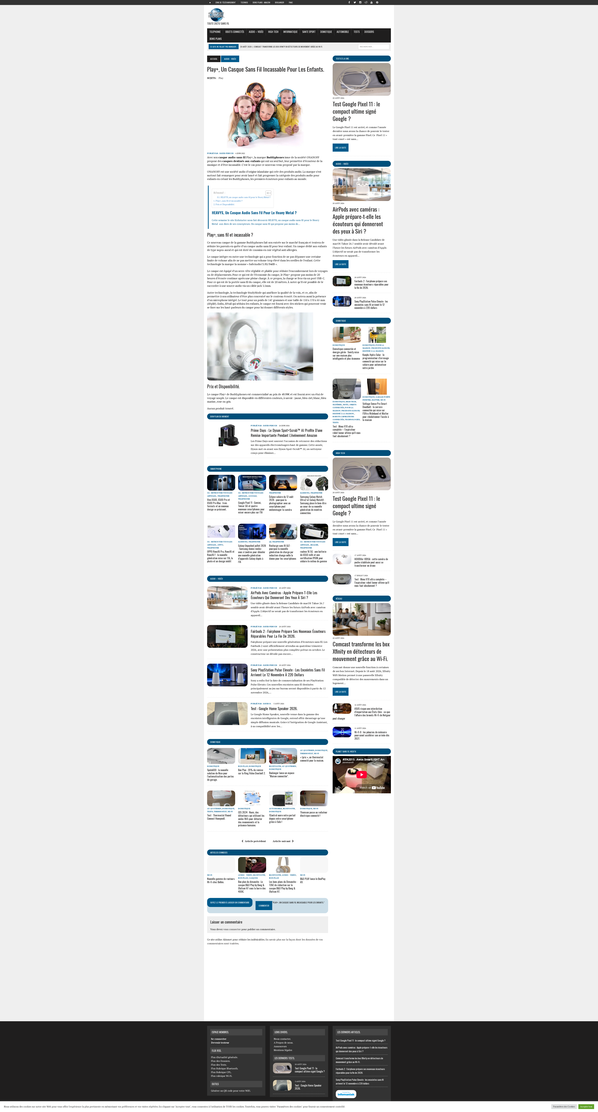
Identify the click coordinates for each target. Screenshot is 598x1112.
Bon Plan (243, 766)
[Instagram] (360, 2)
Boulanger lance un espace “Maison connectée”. (281, 774)
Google (253, 496)
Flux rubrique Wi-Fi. (221, 1075)
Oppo (220, 545)
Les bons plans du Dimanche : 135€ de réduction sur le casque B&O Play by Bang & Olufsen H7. (283, 886)
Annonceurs (280, 1046)
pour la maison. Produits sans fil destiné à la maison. (376, 348)
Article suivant (281, 841)
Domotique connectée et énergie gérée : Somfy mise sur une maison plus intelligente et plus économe (346, 353)
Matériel (337, 404)
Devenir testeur (220, 1042)
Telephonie (215, 32)
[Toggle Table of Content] (267, 193)
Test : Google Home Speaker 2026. (274, 708)
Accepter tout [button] (586, 1106)
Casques (253, 878)
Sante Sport (309, 32)
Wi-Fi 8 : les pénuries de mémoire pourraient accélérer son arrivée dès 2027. (371, 735)
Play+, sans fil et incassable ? (229, 200)
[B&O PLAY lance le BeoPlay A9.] (314, 870)
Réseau (339, 598)
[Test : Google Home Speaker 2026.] (227, 723)
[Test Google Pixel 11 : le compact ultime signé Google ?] (362, 93)
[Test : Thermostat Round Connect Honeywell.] (221, 804)
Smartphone (216, 468)
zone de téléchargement (225, 2)
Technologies (352, 419)
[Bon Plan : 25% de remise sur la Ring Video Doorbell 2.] (252, 761)
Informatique (290, 32)
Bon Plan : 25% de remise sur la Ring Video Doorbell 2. (251, 771)
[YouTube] (371, 2)
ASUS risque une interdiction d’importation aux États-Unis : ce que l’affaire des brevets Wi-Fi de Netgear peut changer (362, 713)
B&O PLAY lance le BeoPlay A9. (312, 880)
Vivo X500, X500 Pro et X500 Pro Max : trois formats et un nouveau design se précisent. (218, 504)
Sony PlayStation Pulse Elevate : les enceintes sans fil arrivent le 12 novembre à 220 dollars (288, 672)
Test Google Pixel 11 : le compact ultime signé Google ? (356, 111)
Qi (270, 542)
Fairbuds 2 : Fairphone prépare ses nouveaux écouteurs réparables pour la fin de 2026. (288, 633)
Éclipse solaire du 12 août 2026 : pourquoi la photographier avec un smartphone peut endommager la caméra (281, 503)
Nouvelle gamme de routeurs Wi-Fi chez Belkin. (221, 880)
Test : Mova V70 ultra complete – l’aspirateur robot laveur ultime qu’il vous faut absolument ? (347, 431)
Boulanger (279, 2)
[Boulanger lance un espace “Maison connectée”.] (283, 761)
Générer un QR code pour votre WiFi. (231, 1090)
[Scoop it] (388, 2)
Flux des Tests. (219, 1064)
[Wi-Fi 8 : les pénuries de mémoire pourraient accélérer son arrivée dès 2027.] (342, 735)
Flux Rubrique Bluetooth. (224, 1068)
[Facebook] (349, 2)
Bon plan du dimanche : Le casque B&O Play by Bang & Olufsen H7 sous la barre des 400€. (252, 886)
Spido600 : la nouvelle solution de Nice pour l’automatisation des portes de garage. (220, 774)
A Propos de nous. (283, 1042)
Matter (376, 400)
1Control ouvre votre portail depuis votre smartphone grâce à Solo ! (282, 818)
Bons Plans (216, 39)
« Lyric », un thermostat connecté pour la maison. (312, 758)
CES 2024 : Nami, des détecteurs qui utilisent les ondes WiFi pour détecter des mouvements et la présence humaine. (251, 818)
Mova (346, 404)
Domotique (326, 32)
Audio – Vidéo (256, 32)
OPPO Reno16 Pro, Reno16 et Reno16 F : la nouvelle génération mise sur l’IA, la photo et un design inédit (220, 556)
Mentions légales (283, 1050)
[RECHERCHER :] (373, 46)
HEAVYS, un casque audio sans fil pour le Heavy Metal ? (246, 197)
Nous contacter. (282, 1038)
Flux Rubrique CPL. (221, 1072)
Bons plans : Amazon (261, 2)
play (221, 78)
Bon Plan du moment (219, 416)
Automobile (343, 32)
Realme (314, 545)
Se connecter (218, 1038)
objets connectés (234, 32)
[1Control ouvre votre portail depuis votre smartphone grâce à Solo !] (283, 804)
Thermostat (306, 753)
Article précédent (255, 841)
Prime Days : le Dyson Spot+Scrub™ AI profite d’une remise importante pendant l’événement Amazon (286, 432)
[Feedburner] (382, 2)
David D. (267, 703)
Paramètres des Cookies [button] (564, 1106)
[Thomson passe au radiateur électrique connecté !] (314, 804)
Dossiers (369, 32)
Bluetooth (275, 766)
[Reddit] (365, 2)
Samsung (305, 493)
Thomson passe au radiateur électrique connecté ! (313, 813)
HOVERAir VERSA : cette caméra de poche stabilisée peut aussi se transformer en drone (371, 562)
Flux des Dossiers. (220, 1060)
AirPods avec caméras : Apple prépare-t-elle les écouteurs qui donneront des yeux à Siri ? (284, 595)
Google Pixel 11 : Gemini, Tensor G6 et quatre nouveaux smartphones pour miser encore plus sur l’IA (251, 507)
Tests (357, 32)
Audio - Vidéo (245, 875)
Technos (244, 2)
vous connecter (232, 929)
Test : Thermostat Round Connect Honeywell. (219, 816)
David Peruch (226, 153)
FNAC (291, 2)
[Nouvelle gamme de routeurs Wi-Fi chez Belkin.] (221, 870)
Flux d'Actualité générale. (224, 1057)
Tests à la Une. (342, 58)
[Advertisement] (267, 982)
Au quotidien (289, 766)
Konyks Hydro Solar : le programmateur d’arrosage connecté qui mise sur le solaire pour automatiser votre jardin (376, 361)
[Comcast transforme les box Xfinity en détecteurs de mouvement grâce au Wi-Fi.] (362, 633)
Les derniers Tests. (285, 1058)
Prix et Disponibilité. (225, 204)
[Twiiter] (354, 2)
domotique (215, 742)
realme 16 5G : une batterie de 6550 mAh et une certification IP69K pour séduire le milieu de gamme (313, 556)
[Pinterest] (377, 2)
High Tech (273, 32)
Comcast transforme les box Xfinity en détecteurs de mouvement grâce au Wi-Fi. (361, 651)
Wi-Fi (316, 753)
